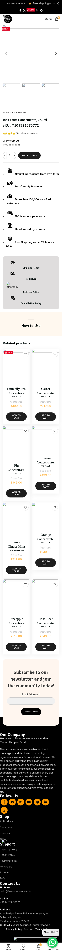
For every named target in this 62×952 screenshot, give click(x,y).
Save (32, 9)
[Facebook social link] (20, 10)
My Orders (6, 866)
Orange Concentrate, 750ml (46, 539)
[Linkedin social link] (37, 10)
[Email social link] (12, 802)
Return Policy (7, 854)
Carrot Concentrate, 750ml (46, 393)
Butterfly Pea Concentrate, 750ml (16, 393)
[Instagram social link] (20, 802)
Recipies (5, 833)
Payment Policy (8, 860)
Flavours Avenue (18, 924)
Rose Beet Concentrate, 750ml (46, 623)
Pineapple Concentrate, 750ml (16, 623)
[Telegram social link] (41, 10)
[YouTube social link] (28, 802)
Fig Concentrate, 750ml (16, 469)
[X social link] (24, 10)
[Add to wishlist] (25, 354)
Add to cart (29, 155)
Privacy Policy (14, 929)
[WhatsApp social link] (4, 810)
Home (6, 112)
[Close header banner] (57, 3)
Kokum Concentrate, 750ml (46, 462)
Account (4, 872)
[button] (16, 416)
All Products (6, 821)
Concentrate (19, 112)
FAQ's (3, 878)
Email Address (31, 694)
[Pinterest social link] (37, 802)
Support (28, 929)
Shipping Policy (9, 849)
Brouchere (6, 827)
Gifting (3, 839)
